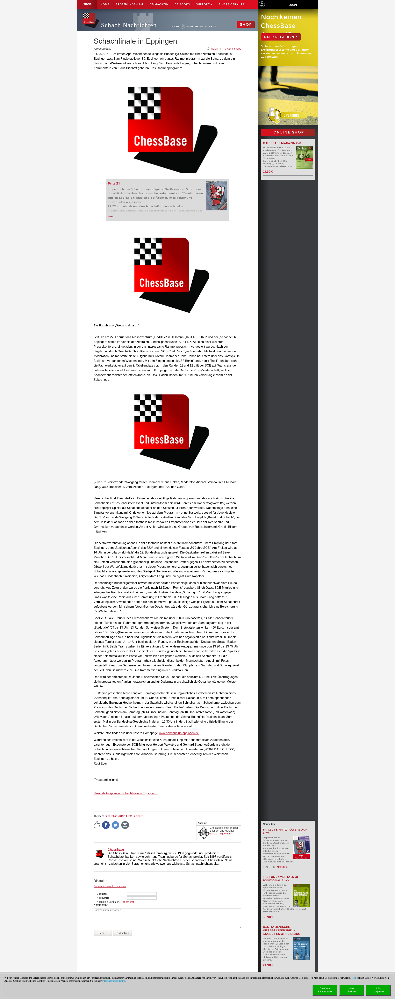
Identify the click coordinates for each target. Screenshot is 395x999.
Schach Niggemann (221, 833)
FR (214, 26)
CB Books (182, 4)
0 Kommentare (233, 48)
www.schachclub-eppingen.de (179, 733)
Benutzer (102, 893)
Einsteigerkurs (231, 4)
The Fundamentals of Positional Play (281, 878)
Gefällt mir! (217, 48)
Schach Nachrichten (129, 25)
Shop (87, 4)
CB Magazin (159, 4)
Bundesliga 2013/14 (116, 816)
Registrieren (128, 901)
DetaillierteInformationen (325, 990)
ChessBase (116, 849)
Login (293, 4)
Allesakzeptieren (378, 990)
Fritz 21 (114, 183)
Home (104, 4)
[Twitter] (115, 824)
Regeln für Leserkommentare (110, 886)
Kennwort (102, 898)
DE (202, 26)
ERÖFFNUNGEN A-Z (130, 4)
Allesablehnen (351, 990)
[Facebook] (105, 824)
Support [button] (203, 4)
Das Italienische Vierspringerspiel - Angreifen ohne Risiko (282, 930)
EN (206, 26)
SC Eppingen (135, 816)
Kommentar (101, 904)
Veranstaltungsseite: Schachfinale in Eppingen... (126, 793)
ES (210, 26)
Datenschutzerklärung (114, 980)
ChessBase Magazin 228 (282, 143)
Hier (354, 977)
